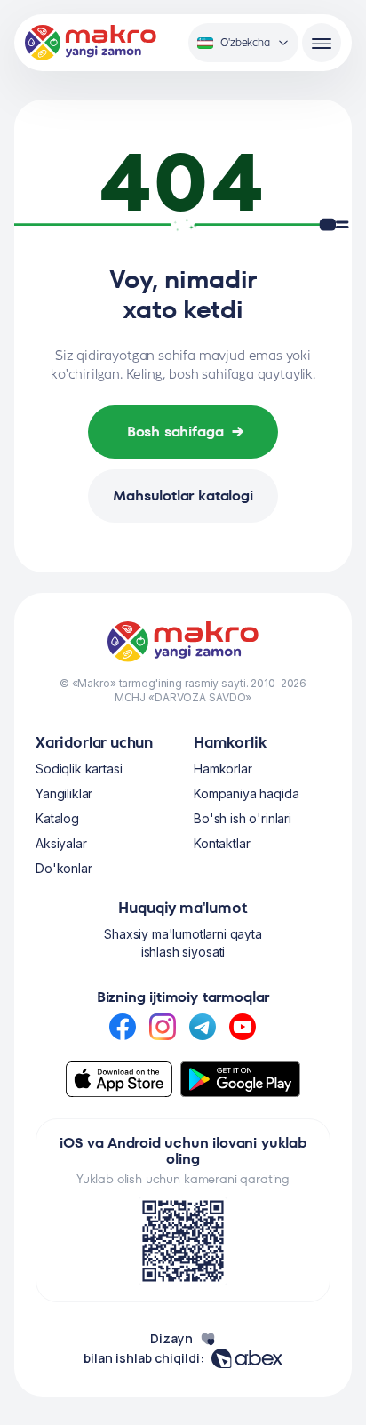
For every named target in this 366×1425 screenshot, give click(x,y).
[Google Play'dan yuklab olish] (240, 1079)
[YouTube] (242, 1026)
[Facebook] (122, 1026)
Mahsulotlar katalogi (182, 495)
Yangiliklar (64, 793)
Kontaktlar (222, 843)
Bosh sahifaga (186, 431)
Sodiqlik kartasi (79, 768)
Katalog (57, 818)
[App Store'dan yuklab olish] (119, 1079)
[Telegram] (202, 1026)
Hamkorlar (223, 768)
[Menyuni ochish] (321, 42)
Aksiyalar (61, 843)
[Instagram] (162, 1026)
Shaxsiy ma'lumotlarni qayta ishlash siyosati (183, 942)
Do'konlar (64, 868)
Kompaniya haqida (246, 793)
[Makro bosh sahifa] (90, 42)
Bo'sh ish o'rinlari (242, 818)
